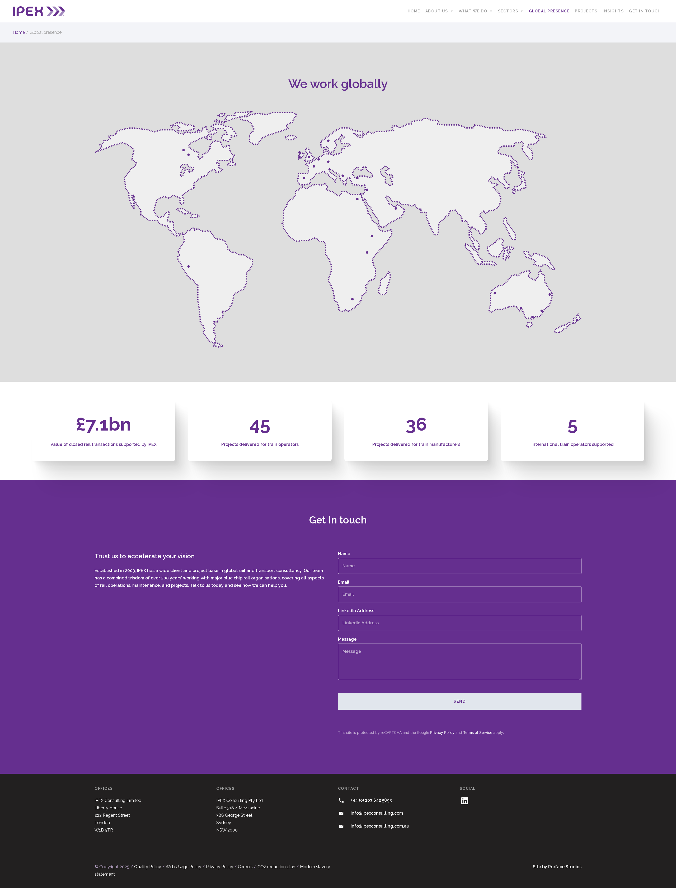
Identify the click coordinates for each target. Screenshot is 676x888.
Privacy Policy (442, 732)
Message (347, 639)
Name (344, 554)
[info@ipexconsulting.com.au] (341, 826)
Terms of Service (477, 732)
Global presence (549, 11)
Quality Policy (147, 866)
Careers (245, 866)
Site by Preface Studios (557, 866)
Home (414, 11)
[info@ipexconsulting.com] (341, 813)
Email (343, 582)
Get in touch (645, 11)
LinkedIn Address (356, 611)
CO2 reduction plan (276, 866)
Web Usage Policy (183, 866)
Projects (586, 11)
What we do (473, 11)
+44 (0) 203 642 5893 (371, 800)
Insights (613, 11)
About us (436, 11)
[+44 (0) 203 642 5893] (341, 800)
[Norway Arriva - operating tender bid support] (328, 141)
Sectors (508, 11)
